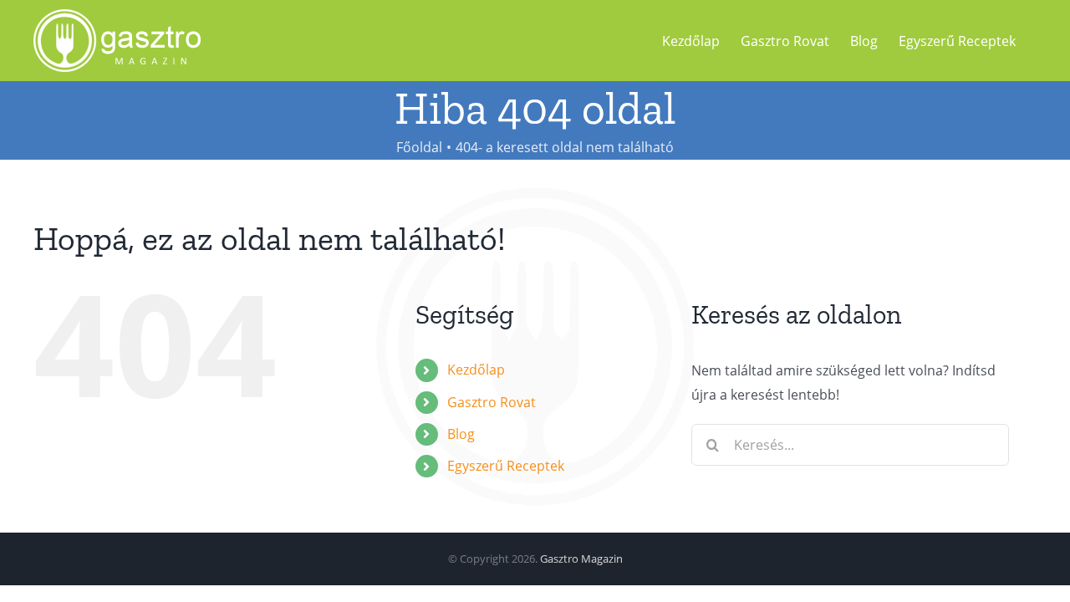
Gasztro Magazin (581, 558)
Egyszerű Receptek (505, 466)
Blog (461, 434)
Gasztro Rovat (491, 402)
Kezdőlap (476, 369)
